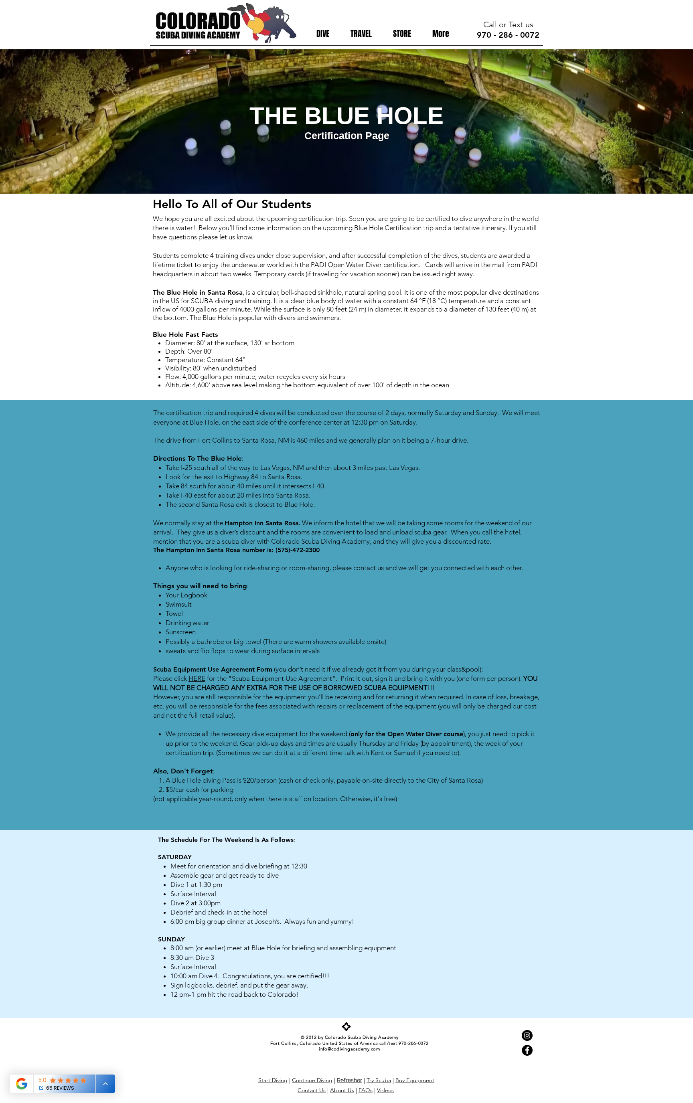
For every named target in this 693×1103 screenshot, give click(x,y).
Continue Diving (312, 1080)
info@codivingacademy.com (349, 1049)
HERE (196, 678)
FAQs (366, 1090)
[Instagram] (527, 1035)
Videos (385, 1090)
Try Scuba (379, 1080)
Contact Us (312, 1090)
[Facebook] (527, 1050)
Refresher (349, 1080)
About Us (342, 1090)
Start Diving (273, 1080)
